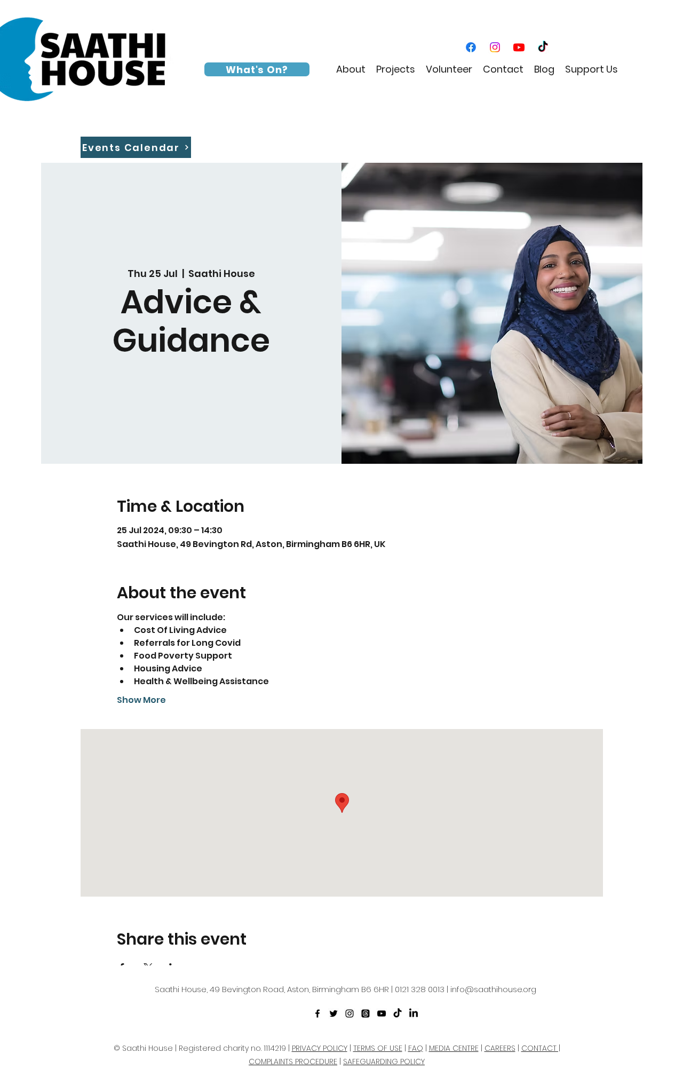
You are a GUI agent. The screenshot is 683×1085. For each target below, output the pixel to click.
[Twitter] (333, 1013)
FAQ (415, 1048)
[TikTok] (543, 47)
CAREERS (500, 1048)
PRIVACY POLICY (319, 1048)
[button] (351, 69)
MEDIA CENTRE (454, 1048)
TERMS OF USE (377, 1048)
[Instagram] (495, 47)
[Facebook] (471, 47)
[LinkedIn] (413, 1013)
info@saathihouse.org (493, 989)
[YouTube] (519, 47)
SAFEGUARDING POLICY (384, 1061)
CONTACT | (540, 1048)
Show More (141, 700)
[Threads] (365, 1013)
